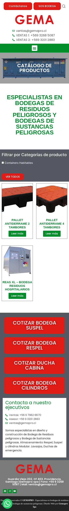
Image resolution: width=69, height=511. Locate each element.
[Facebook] (5, 491)
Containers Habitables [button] (19, 162)
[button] (18, 6)
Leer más (17, 233)
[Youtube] (15, 491)
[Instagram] (10, 491)
